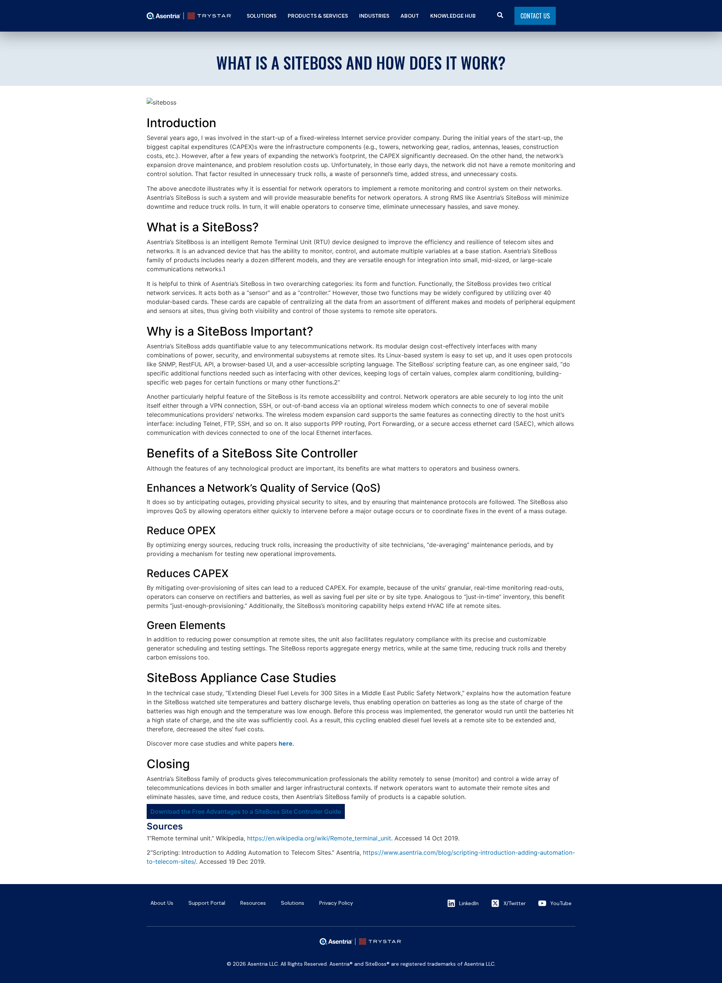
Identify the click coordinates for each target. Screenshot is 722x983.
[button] (261, 16)
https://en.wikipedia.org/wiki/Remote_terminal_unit (319, 838)
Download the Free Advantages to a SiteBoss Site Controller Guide (245, 811)
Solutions (261, 15)
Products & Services (318, 15)
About (409, 15)
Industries (374, 15)
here (286, 743)
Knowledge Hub (453, 15)
